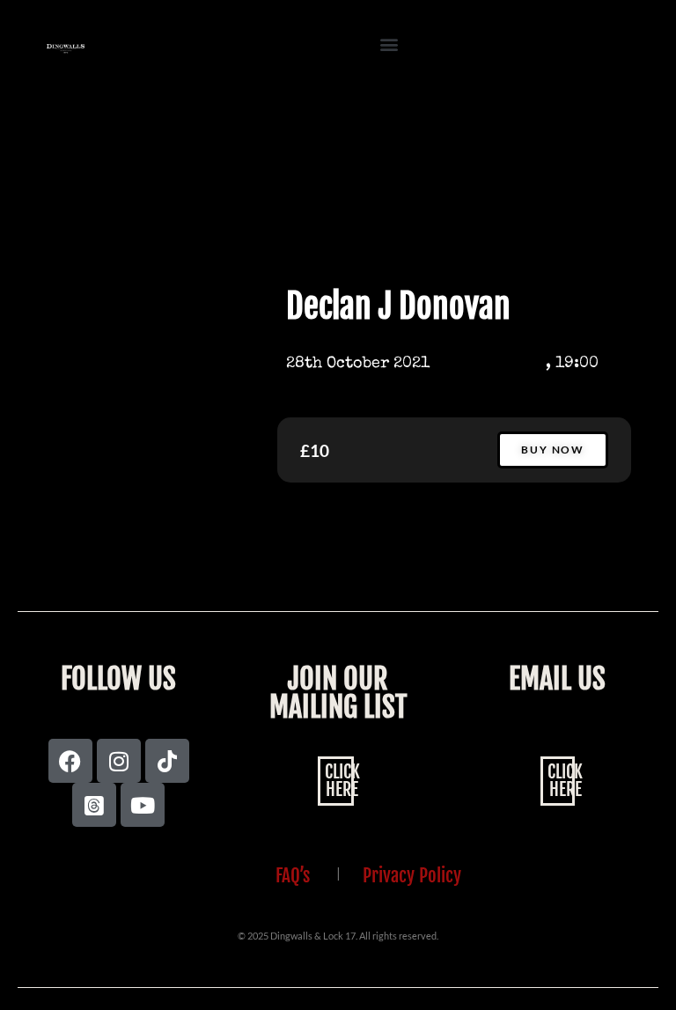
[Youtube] (143, 805)
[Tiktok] (167, 761)
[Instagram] (119, 761)
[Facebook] (70, 761)
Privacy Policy (412, 875)
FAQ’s (293, 875)
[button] (389, 44)
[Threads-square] (94, 805)
